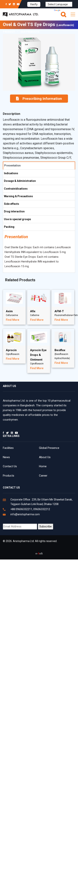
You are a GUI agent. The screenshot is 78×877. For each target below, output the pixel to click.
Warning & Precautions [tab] (18, 196)
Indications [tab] (11, 173)
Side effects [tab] (11, 203)
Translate (66, 10)
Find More (12, 319)
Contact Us (10, 466)
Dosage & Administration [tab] (20, 180)
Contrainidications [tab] (16, 188)
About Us (45, 457)
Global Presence (49, 448)
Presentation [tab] (12, 165)
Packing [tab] (9, 226)
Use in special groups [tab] (17, 219)
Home (43, 466)
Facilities (8, 448)
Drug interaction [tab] (14, 211)
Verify (33, 4)
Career (43, 475)
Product (9, 31)
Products (8, 475)
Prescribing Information (42, 98)
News (6, 457)
